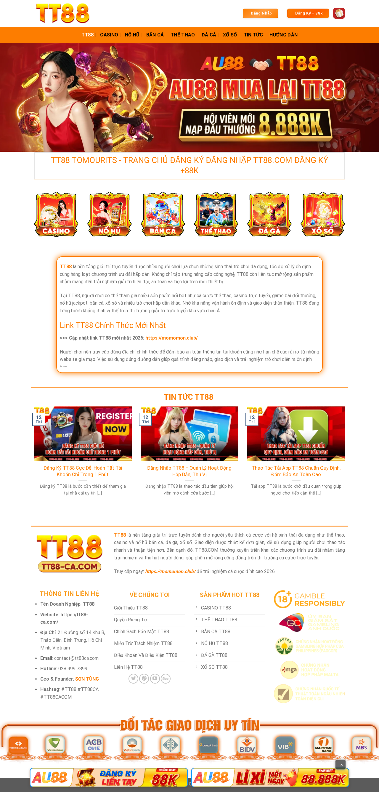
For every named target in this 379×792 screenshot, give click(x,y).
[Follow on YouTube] (155, 679)
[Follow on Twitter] (133, 679)
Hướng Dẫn (283, 35)
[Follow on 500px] (166, 679)
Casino (109, 35)
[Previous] (32, 458)
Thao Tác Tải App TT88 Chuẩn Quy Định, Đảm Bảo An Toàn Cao (296, 471)
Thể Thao (183, 35)
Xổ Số (230, 35)
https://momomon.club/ (171, 338)
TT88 (87, 35)
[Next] (346, 458)
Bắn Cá (155, 35)
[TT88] (63, 13)
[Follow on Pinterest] (144, 679)
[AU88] (109, 777)
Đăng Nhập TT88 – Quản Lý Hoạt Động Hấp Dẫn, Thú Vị (189, 471)
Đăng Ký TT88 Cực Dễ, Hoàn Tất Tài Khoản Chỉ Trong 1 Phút (83, 471)
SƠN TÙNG (87, 679)
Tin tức (253, 35)
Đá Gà (209, 35)
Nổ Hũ (132, 35)
